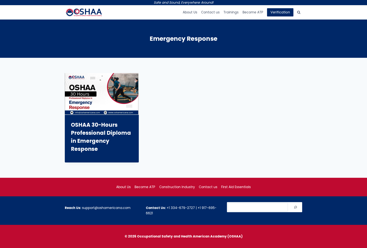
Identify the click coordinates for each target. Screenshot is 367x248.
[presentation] (102, 94)
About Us (190, 12)
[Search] (295, 207)
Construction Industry (177, 187)
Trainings (231, 12)
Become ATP (253, 12)
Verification (280, 12)
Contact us (210, 12)
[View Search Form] (298, 12)
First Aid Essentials (236, 187)
